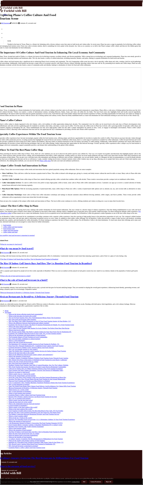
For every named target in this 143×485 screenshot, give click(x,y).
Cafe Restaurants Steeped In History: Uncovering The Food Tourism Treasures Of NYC (36, 423)
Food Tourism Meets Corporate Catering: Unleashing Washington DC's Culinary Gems (35, 425)
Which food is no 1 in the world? (19, 390)
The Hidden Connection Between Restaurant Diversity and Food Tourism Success (34, 414)
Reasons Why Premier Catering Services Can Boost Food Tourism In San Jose (33, 397)
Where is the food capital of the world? (20, 409)
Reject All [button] (108, 481)
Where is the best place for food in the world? (22, 316)
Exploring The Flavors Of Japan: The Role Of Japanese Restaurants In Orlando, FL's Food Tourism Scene (41, 325)
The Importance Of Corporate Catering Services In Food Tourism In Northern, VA (34, 344)
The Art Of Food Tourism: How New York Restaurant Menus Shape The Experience (35, 318)
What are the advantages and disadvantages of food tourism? (27, 335)
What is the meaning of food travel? (19, 356)
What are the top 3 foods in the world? (20, 418)
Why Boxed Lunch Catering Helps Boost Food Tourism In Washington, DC (32, 444)
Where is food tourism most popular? (20, 393)
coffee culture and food (10, 232)
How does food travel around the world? (21, 363)
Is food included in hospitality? (18, 405)
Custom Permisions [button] (95, 481)
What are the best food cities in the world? (21, 353)
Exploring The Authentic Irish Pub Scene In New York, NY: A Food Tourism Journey (35, 333)
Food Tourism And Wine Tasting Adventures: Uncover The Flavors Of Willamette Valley (36, 370)
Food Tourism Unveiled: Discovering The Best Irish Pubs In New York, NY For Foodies (36, 411)
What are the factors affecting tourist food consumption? (26, 314)
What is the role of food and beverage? (20, 342)
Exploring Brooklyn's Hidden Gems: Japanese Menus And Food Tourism (31, 347)
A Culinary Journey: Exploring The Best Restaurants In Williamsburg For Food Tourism (36, 439)
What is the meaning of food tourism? (20, 430)
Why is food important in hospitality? (20, 391)
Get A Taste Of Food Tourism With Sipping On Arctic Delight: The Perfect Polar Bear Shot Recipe (39, 328)
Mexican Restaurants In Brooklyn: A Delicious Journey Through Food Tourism (33, 388)
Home (6, 311)
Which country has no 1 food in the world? (22, 374)
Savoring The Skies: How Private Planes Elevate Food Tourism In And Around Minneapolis (37, 379)
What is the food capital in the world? (20, 326)
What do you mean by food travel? (19, 372)
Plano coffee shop (45, 161)
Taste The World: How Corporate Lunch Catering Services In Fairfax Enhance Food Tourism (37, 351)
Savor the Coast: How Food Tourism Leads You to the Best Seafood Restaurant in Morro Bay (37, 377)
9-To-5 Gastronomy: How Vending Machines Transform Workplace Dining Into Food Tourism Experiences (42, 382)
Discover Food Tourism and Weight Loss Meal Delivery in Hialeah (29, 381)
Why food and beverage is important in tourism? (23, 446)
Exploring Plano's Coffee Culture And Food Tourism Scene (27, 395)
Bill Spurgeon (5, 23)
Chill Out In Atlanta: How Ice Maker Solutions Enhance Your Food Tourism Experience (36, 368)
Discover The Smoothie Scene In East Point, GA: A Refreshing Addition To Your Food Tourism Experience (42, 419)
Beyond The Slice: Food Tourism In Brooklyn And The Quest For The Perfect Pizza (35, 412)
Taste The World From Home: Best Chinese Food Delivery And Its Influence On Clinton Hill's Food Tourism (42, 386)
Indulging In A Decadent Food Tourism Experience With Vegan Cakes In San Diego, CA (36, 442)
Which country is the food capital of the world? (23, 407)
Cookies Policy (76, 481)
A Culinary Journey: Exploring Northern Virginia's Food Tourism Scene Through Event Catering (38, 358)
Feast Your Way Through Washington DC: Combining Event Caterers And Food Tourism (36, 346)
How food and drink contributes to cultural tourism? (24, 339)
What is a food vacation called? (18, 416)
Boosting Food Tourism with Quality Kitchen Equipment (26, 426)
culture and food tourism (10, 230)
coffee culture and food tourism (12, 227)
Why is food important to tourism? (19, 384)
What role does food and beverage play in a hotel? (24, 433)
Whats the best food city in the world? (20, 402)
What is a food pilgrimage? (17, 340)
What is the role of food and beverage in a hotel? (23, 361)
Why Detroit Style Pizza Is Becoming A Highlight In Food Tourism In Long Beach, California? (38, 360)
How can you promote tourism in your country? (23, 349)
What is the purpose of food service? (20, 421)
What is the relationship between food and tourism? (24, 404)
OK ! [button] (84, 481)
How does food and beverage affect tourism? (22, 319)
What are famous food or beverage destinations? (23, 435)
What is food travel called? (17, 330)
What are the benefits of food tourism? (20, 437)
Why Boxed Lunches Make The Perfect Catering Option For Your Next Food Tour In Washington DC (40, 332)
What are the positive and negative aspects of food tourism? (27, 440)
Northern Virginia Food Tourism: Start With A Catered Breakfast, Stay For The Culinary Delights (38, 365)
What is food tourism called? (17, 428)
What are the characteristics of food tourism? (22, 375)
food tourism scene (9, 228)
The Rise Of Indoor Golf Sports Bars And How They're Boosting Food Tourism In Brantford (37, 432)
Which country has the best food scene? (21, 400)
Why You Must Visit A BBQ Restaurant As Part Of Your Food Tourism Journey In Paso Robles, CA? (40, 321)
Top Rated (8, 312)
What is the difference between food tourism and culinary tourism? (29, 323)
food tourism (7, 225)
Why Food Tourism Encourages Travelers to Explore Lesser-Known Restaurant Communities (37, 367)
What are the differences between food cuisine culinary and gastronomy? (31, 354)
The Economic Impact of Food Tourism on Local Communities (28, 337)
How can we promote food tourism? (20, 398)
